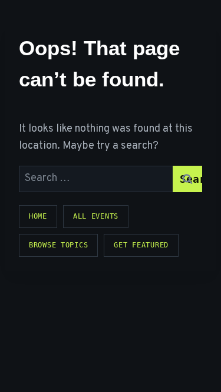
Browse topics (58, 245)
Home (38, 216)
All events (95, 216)
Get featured (141, 245)
